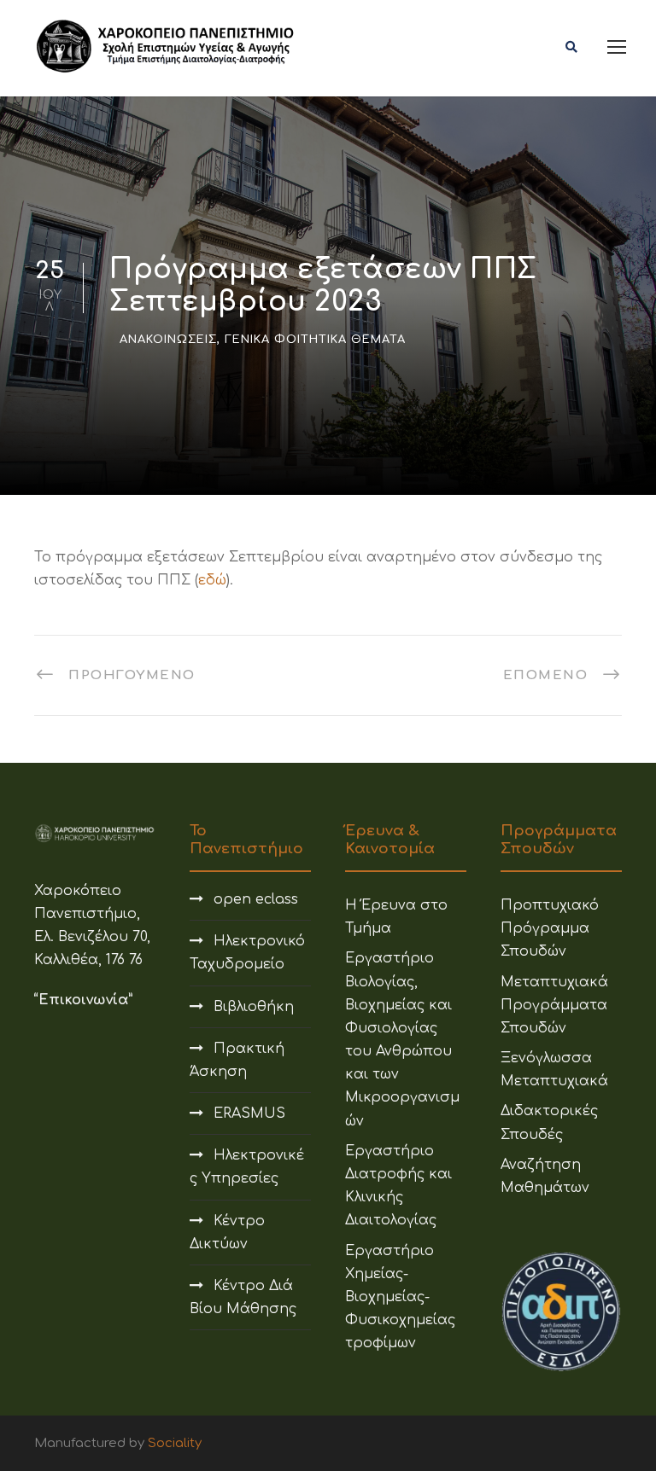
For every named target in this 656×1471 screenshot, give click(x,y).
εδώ (212, 580)
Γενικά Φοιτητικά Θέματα (315, 340)
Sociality (175, 1443)
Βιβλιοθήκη (254, 1007)
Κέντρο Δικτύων (227, 1232)
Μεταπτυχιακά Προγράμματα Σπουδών (554, 1005)
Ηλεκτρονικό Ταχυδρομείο (247, 952)
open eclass (256, 899)
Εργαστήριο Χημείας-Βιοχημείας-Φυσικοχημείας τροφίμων (400, 1297)
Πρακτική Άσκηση (237, 1060)
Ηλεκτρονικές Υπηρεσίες (247, 1167)
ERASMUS (249, 1113)
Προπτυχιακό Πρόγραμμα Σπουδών (550, 928)
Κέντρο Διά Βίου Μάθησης (243, 1297)
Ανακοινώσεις (168, 340)
